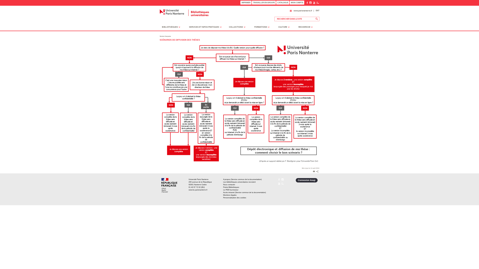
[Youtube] (314, 2)
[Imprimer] (314, 172)
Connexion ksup (306, 180)
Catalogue (282, 2)
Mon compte (297, 2)
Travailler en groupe (264, 2)
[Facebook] (307, 2)
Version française (165, 36)
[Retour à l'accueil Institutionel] (169, 185)
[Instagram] (310, 2)
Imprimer (245, 2)
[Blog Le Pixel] (318, 2)
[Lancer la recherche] (316, 19)
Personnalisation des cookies (234, 198)
